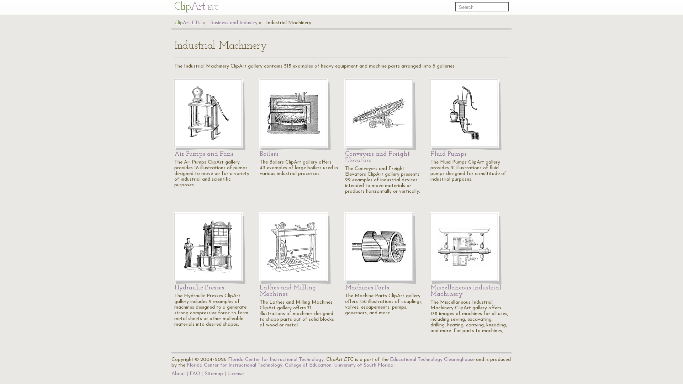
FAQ (195, 374)
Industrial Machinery (288, 23)
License (235, 374)
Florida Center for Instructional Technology (276, 359)
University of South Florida (363, 365)
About (178, 374)
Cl (196, 6)
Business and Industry (234, 23)
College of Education (308, 365)
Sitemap (214, 374)
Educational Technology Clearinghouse (432, 359)
